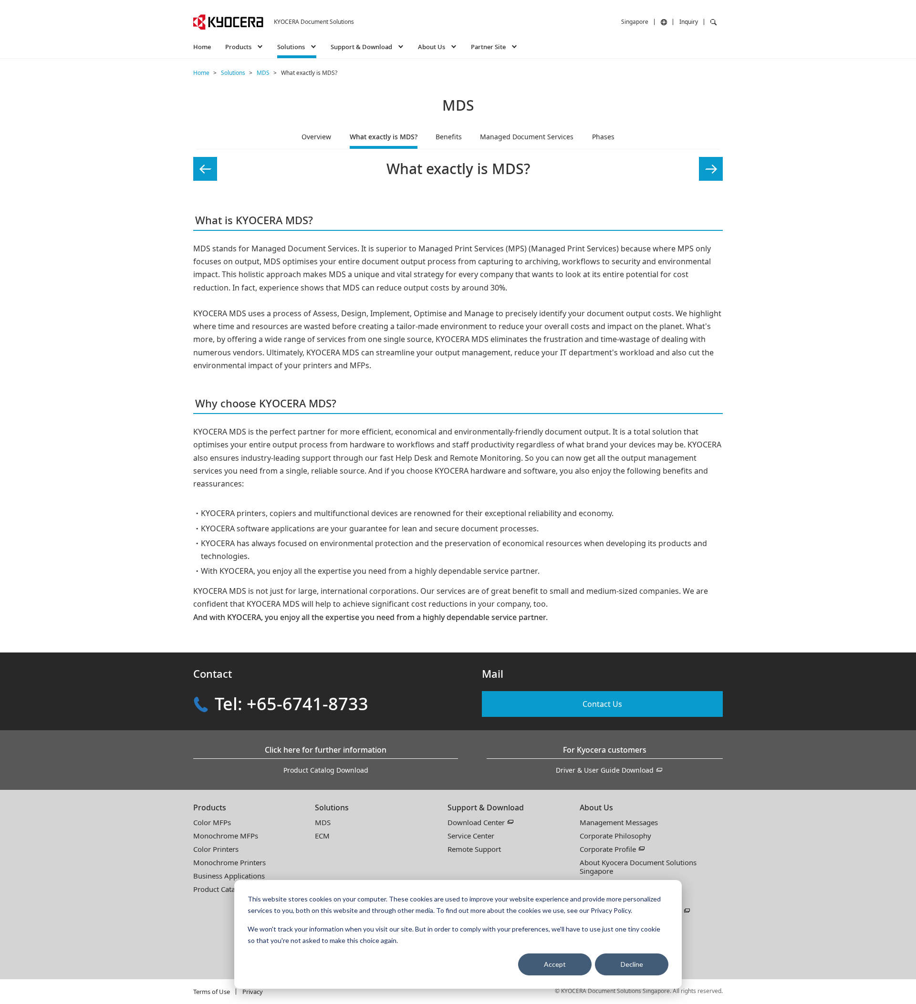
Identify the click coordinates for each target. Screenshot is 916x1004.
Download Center (476, 822)
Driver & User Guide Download (605, 770)
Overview (316, 136)
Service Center (471, 835)
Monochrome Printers (229, 862)
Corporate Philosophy (615, 835)
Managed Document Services (526, 136)
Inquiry (688, 22)
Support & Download (486, 807)
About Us (596, 807)
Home (202, 46)
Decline (632, 964)
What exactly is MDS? (383, 136)
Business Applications (229, 875)
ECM (322, 835)
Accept (555, 964)
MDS (323, 822)
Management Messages (619, 822)
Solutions (332, 807)
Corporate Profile (608, 849)
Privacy (252, 991)
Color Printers (216, 849)
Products (209, 807)
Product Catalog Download (325, 770)
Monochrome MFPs (225, 835)
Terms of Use (211, 991)
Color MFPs (212, 822)
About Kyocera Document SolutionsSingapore (638, 867)
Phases (603, 136)
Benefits (449, 136)
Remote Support (474, 849)
